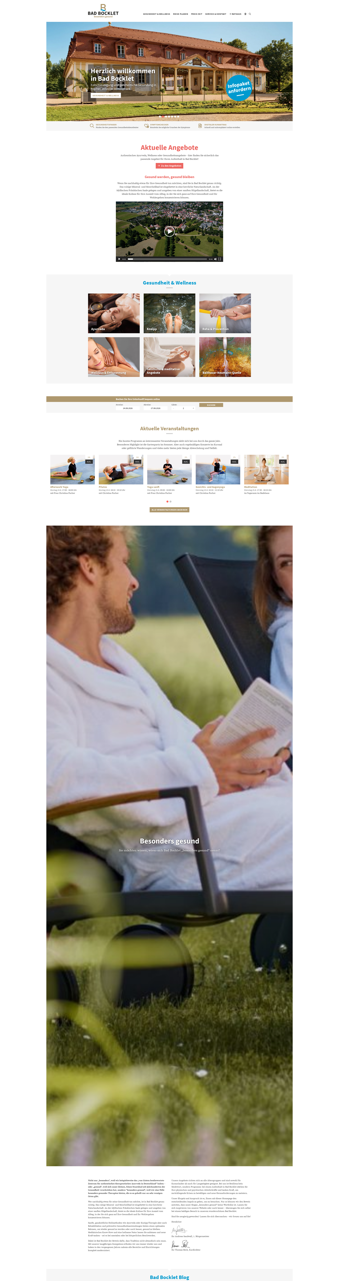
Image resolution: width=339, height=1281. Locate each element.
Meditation (250, 487)
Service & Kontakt (215, 14)
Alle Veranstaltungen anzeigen (169, 509)
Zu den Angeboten (170, 165)
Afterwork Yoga (59, 487)
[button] (160, 117)
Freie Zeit (196, 14)
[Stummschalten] (215, 259)
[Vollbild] (219, 259)
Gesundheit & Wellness (156, 14)
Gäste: (174, 404)
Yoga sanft (153, 487)
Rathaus (236, 14)
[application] (169, 231)
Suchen (211, 405)
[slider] (167, 259)
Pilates (103, 487)
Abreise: (147, 404)
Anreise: (119, 404)
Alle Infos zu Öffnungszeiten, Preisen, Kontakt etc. (122, 95)
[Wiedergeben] (119, 259)
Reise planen (180, 14)
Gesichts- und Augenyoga (210, 487)
